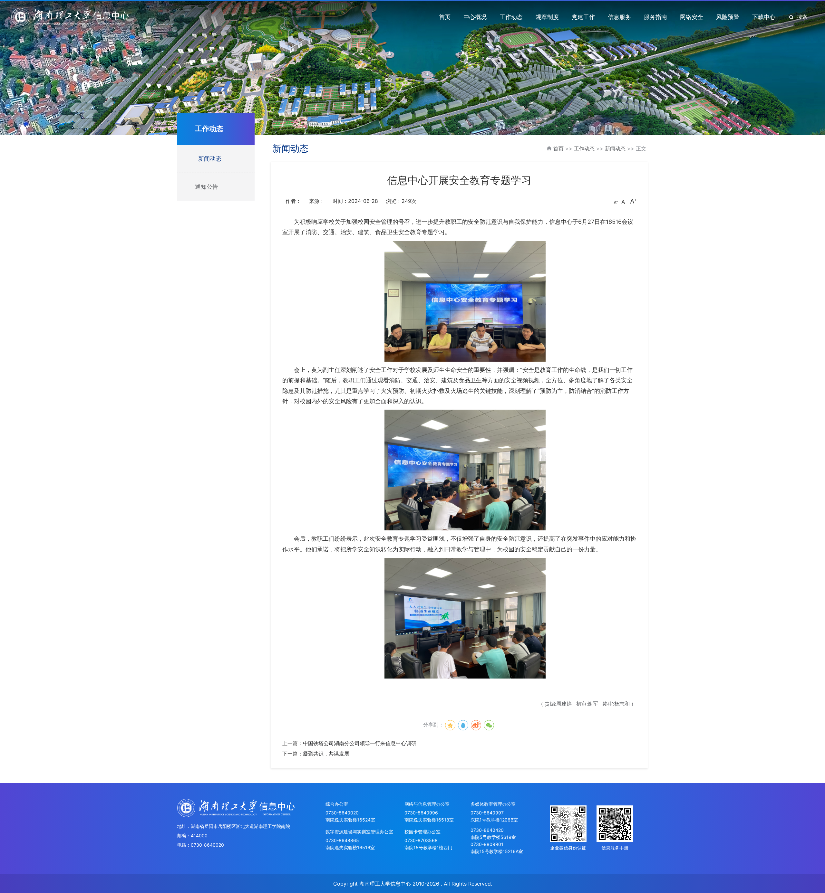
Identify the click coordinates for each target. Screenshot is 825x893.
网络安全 (691, 17)
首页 (445, 17)
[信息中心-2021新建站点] (70, 16)
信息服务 (619, 17)
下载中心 (763, 17)
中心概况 (475, 17)
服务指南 (655, 17)
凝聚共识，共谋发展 (326, 753)
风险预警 (727, 17)
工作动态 (511, 17)
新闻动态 (209, 158)
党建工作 (583, 17)
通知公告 (206, 186)
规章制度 (547, 17)
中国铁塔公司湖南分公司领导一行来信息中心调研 (359, 743)
